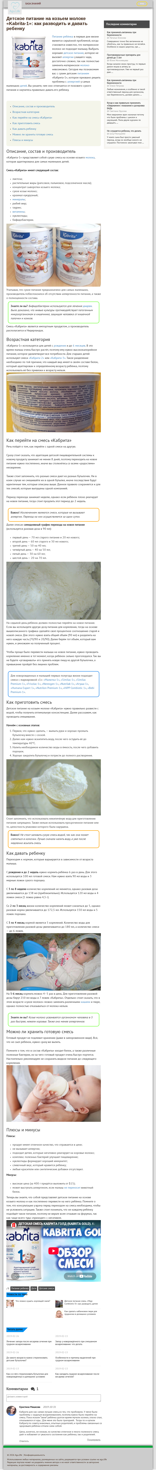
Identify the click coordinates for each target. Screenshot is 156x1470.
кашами (85, 1002)
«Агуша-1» (82, 684)
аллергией (73, 82)
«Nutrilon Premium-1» (48, 688)
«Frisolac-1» (33, 684)
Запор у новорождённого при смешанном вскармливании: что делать (76, 1343)
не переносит (72, 1188)
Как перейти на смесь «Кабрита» (32, 118)
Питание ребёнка (62, 37)
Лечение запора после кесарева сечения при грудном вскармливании (28, 1343)
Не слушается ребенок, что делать (124, 131)
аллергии (68, 57)
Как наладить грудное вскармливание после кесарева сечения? (77, 1375)
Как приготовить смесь (26, 123)
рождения (60, 346)
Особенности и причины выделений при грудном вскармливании (75, 1359)
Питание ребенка (19, 1289)
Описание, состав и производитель (33, 106)
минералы (18, 199)
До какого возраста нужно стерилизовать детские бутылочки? (26, 1359)
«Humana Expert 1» (22, 688)
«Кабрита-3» (58, 358)
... (139, 47)
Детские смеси (46, 1289)
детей (23, 86)
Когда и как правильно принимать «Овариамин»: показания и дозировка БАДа (125, 106)
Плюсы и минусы (22, 140)
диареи (87, 306)
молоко (84, 65)
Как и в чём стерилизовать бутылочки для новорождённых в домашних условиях (27, 1375)
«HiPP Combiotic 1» (74, 688)
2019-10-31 (49, 1407)
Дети (33, 1289)
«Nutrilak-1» (67, 684)
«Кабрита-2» (36, 358)
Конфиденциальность (34, 1455)
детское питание (74, 53)
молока (90, 157)
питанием (83, 73)
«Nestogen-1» (50, 684)
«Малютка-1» (52, 680)
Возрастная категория (25, 112)
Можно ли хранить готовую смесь (32, 134)
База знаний (33, 4)
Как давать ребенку (24, 129)
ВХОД (142, 3)
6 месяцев (79, 346)
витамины (18, 212)
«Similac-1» (68, 680)
